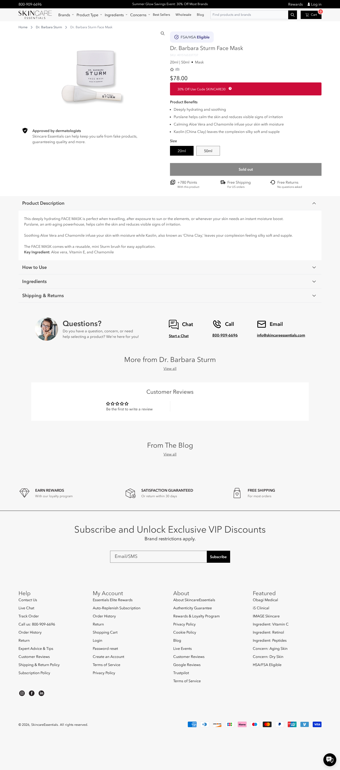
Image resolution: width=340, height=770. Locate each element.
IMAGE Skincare (266, 616)
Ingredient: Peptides (270, 640)
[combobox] (253, 14)
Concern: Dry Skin (268, 656)
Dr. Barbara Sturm (49, 27)
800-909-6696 (30, 4)
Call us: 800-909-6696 (37, 624)
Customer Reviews (34, 656)
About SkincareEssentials (194, 600)
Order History (30, 632)
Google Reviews (187, 664)
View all (170, 368)
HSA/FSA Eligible (267, 664)
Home (23, 27)
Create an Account (108, 656)
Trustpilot (181, 672)
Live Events (182, 648)
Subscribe (218, 556)
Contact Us (28, 600)
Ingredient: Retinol (268, 632)
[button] (65, 14)
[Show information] (229, 88)
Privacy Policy (104, 672)
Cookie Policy (184, 632)
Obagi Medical (265, 600)
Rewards (295, 4)
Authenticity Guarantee (192, 608)
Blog (177, 640)
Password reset (105, 648)
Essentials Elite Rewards (113, 600)
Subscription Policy (34, 672)
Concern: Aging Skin (270, 648)
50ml (208, 150)
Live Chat (26, 608)
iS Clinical (261, 608)
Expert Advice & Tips (36, 648)
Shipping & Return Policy (39, 664)
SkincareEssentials (44, 725)
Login (97, 640)
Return (24, 640)
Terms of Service (106, 664)
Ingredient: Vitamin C (271, 624)
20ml (182, 150)
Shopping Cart (105, 632)
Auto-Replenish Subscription (116, 608)
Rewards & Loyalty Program (196, 616)
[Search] (162, 33)
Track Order (29, 616)
